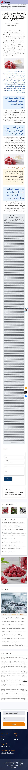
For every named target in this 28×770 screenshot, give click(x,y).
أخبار (23, 4)
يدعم (2, 736)
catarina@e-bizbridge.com (7, 753)
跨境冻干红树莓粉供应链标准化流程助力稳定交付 (12, 657)
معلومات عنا (5, 733)
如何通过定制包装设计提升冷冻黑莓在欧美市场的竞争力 (13, 698)
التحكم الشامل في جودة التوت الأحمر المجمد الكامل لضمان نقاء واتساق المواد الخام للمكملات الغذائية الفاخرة (14, 493)
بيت (26, 4)
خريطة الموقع (14, 767)
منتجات (16, 733)
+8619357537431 (5, 746)
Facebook (16, 739)
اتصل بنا (16, 736)
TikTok (2, 739)
